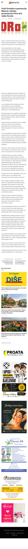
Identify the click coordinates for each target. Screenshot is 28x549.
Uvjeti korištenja (20, 533)
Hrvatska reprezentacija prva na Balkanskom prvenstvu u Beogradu (20, 262)
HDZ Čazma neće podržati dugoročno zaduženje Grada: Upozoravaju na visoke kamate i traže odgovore (14, 335)
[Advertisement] (14, 78)
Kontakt (7, 533)
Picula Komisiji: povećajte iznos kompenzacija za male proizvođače (7, 262)
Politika (10, 18)
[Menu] (2, 2)
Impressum (13, 533)
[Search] (26, 2)
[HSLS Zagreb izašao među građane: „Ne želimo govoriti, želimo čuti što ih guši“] (14, 279)
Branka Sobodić (18, 18)
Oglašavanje (14, 534)
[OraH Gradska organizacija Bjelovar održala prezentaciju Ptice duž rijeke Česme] (14, 29)
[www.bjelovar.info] (14, 2)
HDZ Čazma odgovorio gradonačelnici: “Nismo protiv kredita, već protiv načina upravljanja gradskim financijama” (13, 311)
